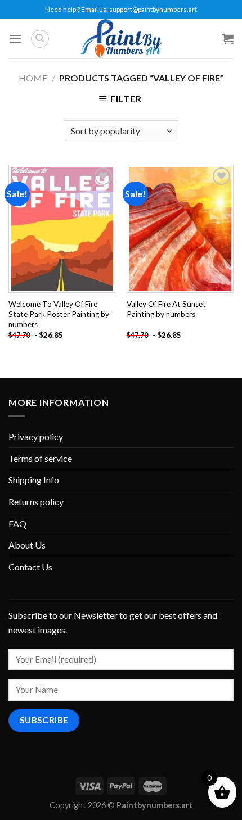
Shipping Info (33, 479)
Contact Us (30, 566)
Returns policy (36, 501)
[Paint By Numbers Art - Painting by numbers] (121, 38)
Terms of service (40, 458)
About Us (27, 545)
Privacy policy (35, 436)
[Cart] (228, 38)
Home (33, 78)
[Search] (40, 39)
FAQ (17, 523)
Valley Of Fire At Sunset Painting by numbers (166, 309)
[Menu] (15, 38)
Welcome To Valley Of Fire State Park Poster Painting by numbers (58, 314)
